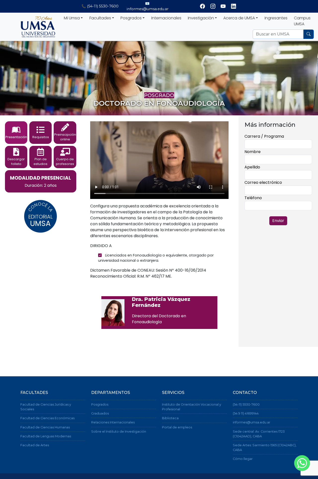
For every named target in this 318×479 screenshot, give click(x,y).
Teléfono (253, 198)
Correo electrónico (263, 182)
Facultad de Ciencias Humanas (45, 427)
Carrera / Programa (264, 136)
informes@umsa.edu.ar (251, 422)
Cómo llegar (243, 459)
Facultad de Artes (34, 445)
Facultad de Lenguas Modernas (45, 436)
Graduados (100, 413)
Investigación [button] (201, 18)
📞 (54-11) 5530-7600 (100, 6)
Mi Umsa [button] (72, 18)
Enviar (278, 221)
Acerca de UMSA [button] (239, 18)
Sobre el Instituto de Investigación (118, 431)
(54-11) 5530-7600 (246, 404)
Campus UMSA (302, 21)
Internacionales (166, 18)
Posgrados (99, 404)
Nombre (252, 152)
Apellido (252, 167)
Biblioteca (170, 418)
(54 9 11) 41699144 (246, 413)
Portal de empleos (177, 427)
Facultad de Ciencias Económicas (47, 418)
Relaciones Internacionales (113, 422)
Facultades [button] (100, 18)
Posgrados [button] (131, 18)
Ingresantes (276, 18)
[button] (16, 132)
